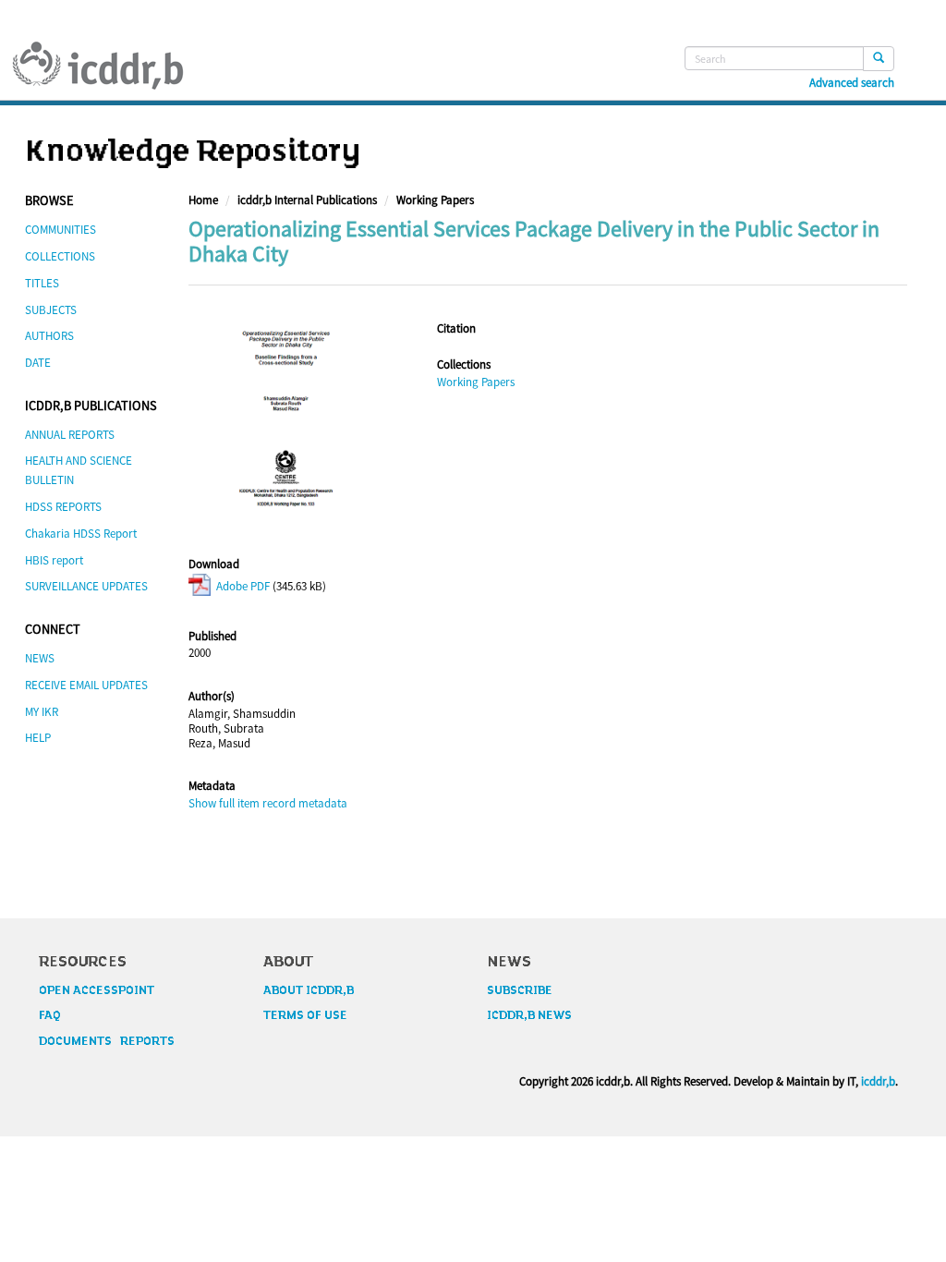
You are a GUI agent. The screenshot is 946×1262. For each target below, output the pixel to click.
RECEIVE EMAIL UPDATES (86, 685)
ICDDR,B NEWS (529, 1015)
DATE (38, 362)
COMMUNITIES (60, 229)
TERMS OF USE (305, 1015)
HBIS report (54, 560)
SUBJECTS (51, 310)
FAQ (50, 1015)
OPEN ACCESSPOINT (96, 990)
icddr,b (878, 1081)
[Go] (878, 58)
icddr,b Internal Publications (307, 200)
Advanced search (851, 83)
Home (203, 200)
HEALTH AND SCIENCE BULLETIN (78, 470)
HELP (38, 738)
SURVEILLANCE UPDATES (86, 586)
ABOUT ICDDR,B (308, 990)
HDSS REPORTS (63, 507)
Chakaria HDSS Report (81, 533)
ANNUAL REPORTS (70, 435)
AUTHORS (49, 336)
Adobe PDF (241, 586)
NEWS (40, 658)
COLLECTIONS (60, 256)
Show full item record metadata (267, 803)
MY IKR (41, 712)
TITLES (42, 283)
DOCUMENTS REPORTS (107, 1041)
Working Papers (435, 200)
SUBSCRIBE (519, 990)
